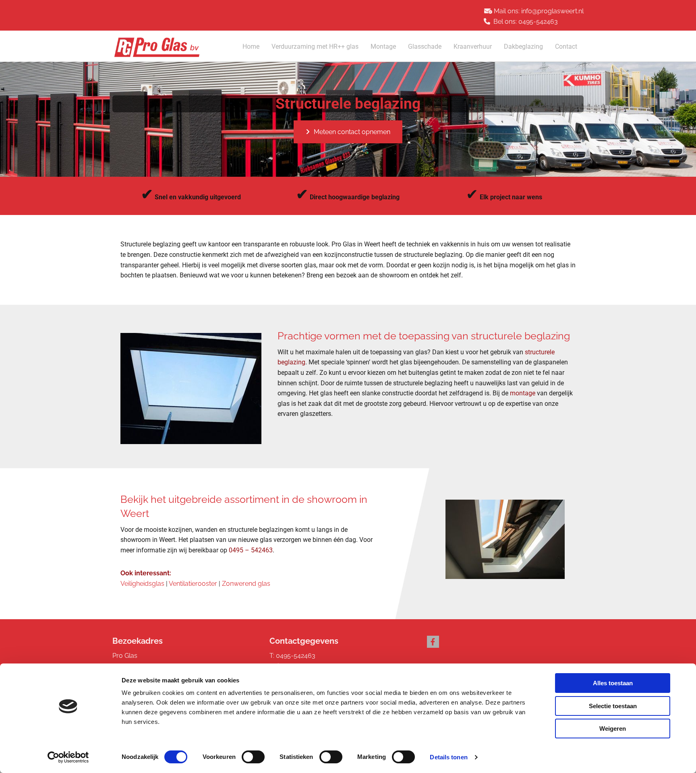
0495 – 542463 (251, 550)
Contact (566, 46)
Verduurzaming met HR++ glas (314, 46)
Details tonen (448, 757)
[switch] (253, 756)
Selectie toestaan (613, 706)
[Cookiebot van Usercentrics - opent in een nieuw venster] (68, 757)
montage (522, 393)
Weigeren (612, 728)
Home (250, 46)
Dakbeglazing (523, 46)
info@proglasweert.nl (552, 11)
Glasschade (424, 46)
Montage (383, 46)
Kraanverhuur (473, 46)
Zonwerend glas (246, 583)
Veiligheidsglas (142, 583)
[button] (348, 131)
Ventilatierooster (193, 583)
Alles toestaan (613, 683)
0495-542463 (538, 21)
